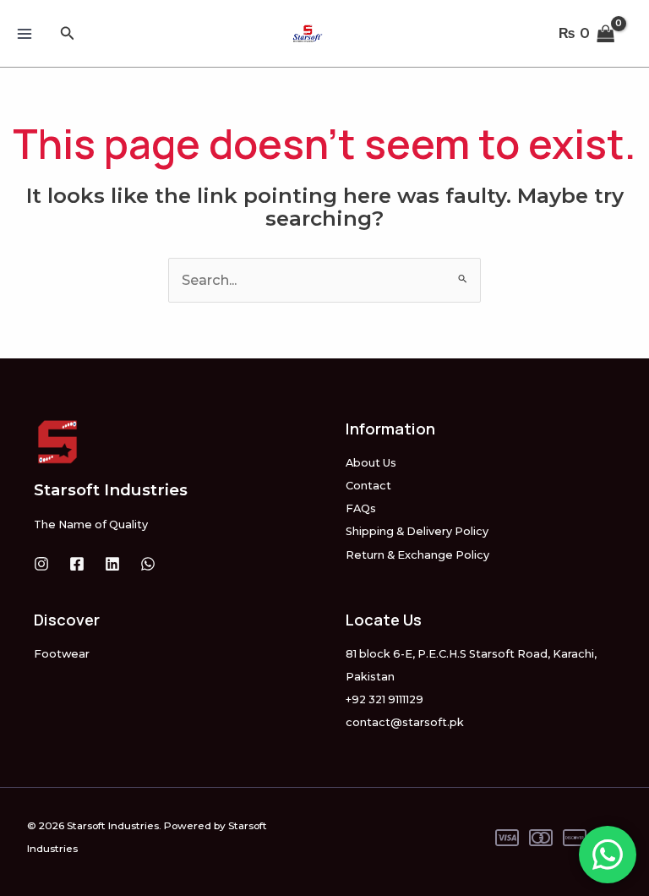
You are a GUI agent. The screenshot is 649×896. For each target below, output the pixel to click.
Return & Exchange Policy (417, 555)
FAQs (361, 508)
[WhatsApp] (147, 563)
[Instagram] (41, 563)
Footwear (62, 653)
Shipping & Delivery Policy (417, 531)
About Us (371, 462)
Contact (368, 485)
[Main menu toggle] (25, 33)
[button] (67, 34)
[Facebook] (77, 563)
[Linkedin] (112, 563)
